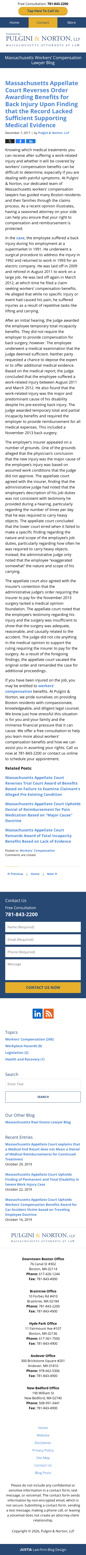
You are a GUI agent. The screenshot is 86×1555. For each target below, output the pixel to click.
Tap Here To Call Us (43, 11)
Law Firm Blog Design (43, 1549)
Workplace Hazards (23, 1046)
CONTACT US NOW (43, 987)
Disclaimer (43, 1442)
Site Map (43, 1457)
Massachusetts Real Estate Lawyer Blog (38, 1122)
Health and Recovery (24, 1059)
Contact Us (43, 1465)
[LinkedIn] (38, 1014)
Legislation (16, 1052)
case (20, 237)
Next (52, 873)
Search (43, 1097)
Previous (15, 873)
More (71, 22)
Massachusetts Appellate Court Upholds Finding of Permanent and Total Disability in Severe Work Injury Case (42, 1179)
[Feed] (49, 1014)
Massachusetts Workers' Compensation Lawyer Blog (43, 40)
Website (43, 1435)
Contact (43, 22)
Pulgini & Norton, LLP (57, 1531)
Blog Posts (43, 1472)
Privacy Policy (43, 1450)
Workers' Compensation (37, 850)
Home (14, 22)
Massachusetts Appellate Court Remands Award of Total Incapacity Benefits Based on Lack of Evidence (38, 835)
